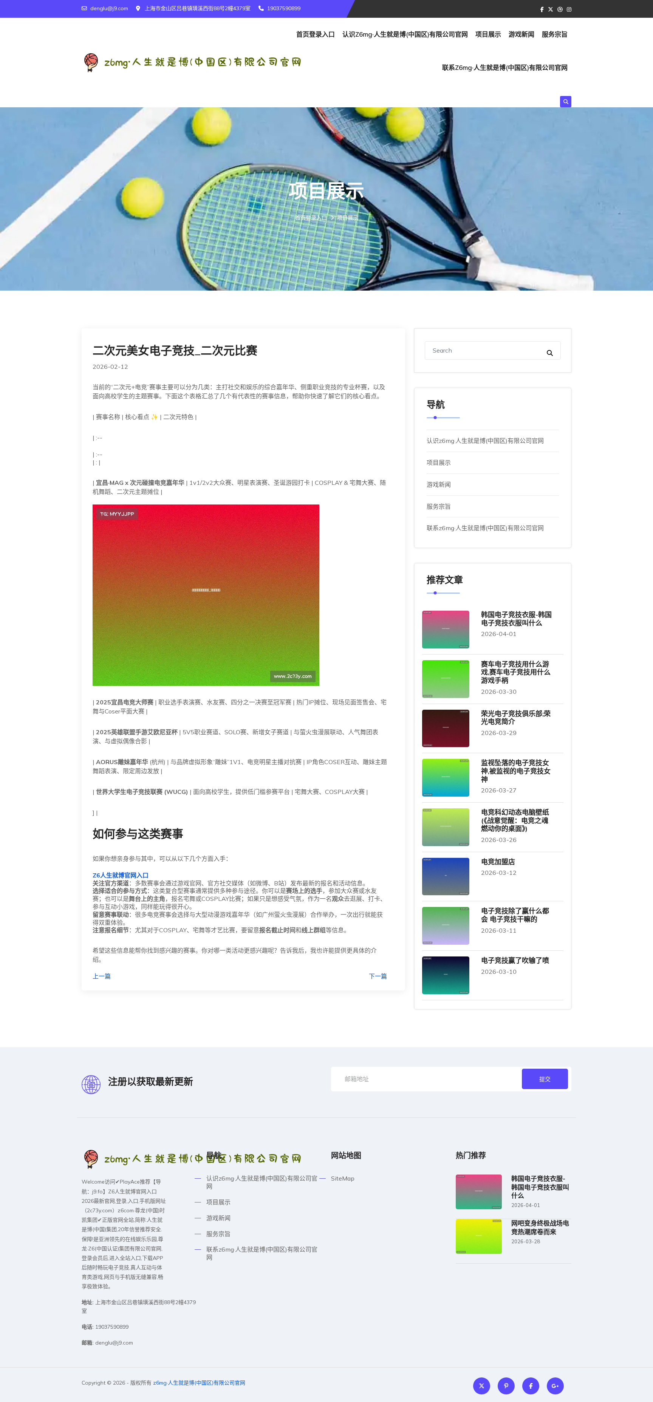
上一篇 (102, 976)
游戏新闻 (521, 34)
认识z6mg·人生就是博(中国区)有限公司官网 (405, 34)
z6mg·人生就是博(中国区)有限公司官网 (199, 1382)
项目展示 (488, 34)
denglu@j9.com (109, 8)
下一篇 (378, 976)
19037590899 (283, 8)
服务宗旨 (555, 34)
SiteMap (342, 1178)
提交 (545, 1079)
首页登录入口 (315, 34)
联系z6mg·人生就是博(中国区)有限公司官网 (505, 67)
